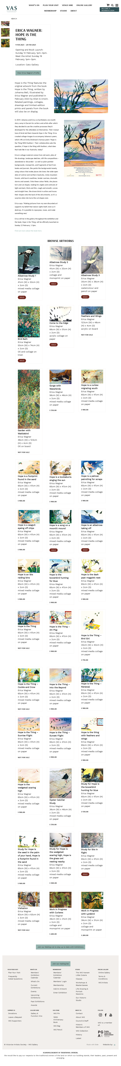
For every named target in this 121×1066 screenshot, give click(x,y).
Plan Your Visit (50, 5)
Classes (79, 979)
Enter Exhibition (60, 993)
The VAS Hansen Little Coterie (83, 974)
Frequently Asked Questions (15, 977)
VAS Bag (56, 1026)
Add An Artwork (60, 989)
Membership (50, 10)
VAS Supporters (14, 1021)
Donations (12, 1013)
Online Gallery (84, 5)
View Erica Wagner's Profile (28, 73)
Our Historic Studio (81, 999)
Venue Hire (67, 5)
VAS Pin (56, 1013)
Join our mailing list (60, 964)
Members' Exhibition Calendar (35, 975)
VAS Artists (103, 983)
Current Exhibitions (35, 986)
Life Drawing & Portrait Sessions (82, 991)
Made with (92, 1044)
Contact (79, 1013)
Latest (78, 1038)
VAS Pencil (57, 1030)
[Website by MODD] (114, 1044)
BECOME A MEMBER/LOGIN (108, 9)
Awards (34, 1005)
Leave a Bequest (15, 1017)
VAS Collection (82, 1031)
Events (33, 991)
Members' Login (60, 981)
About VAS (80, 1017)
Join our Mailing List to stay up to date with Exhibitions (60, 947)
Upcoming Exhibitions (35, 996)
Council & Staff (82, 1021)
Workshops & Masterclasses (82, 984)
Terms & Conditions (103, 977)
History (79, 1035)
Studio (63, 10)
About (73, 10)
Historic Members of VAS (83, 1026)
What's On (34, 5)
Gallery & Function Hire (36, 1014)
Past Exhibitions (37, 1001)
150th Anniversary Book (58, 1019)
